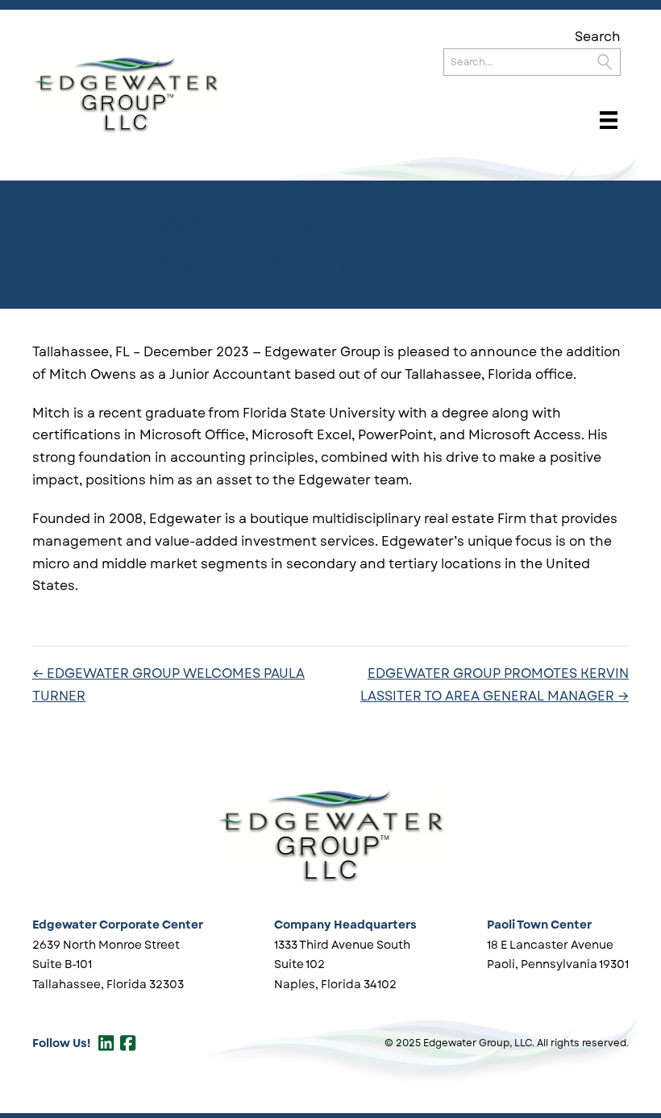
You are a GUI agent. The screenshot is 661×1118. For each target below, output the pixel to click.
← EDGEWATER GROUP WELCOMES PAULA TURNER (168, 684)
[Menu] (608, 120)
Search (598, 36)
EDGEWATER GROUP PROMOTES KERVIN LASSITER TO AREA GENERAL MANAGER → (494, 684)
